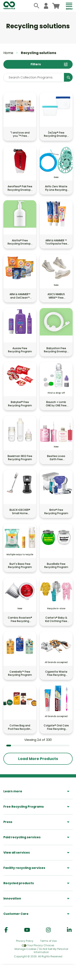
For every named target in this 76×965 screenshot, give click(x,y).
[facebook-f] (6, 930)
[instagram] (48, 930)
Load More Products (38, 758)
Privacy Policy (24, 941)
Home (8, 52)
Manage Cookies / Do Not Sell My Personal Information (41, 951)
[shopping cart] (56, 6)
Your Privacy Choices (40, 945)
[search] (36, 6)
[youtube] (27, 930)
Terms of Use (48, 941)
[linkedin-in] (69, 930)
